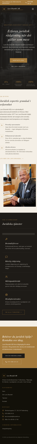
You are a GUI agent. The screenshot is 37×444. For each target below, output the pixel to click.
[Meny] (33, 9)
